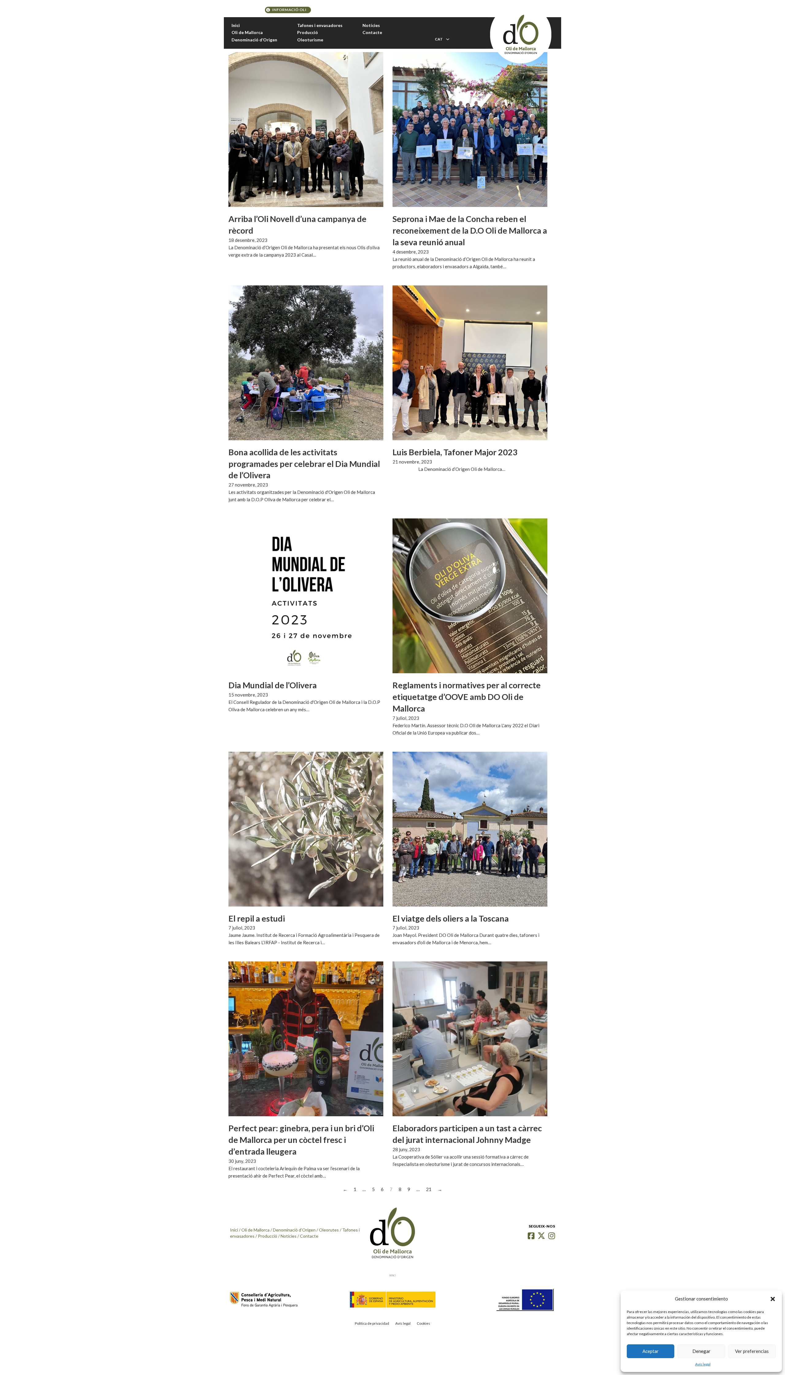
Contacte (372, 32)
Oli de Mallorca (247, 32)
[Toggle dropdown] (448, 39)
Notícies (371, 25)
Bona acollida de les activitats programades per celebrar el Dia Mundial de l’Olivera (304, 463)
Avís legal (702, 1364)
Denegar (701, 1351)
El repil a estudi (256, 918)
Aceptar (650, 1351)
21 (428, 1189)
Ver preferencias (752, 1351)
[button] (773, 1299)
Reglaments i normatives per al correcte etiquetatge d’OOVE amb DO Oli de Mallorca (466, 696)
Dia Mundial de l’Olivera (272, 685)
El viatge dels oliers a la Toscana (450, 918)
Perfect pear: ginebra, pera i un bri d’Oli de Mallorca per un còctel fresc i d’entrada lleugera (301, 1139)
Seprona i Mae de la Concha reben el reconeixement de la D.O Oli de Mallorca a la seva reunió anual (469, 230)
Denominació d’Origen (254, 39)
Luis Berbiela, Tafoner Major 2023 (455, 452)
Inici (236, 25)
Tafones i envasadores (320, 25)
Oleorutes (329, 1229)
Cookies (423, 1323)
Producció (307, 32)
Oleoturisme (310, 39)
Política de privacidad (372, 1323)
